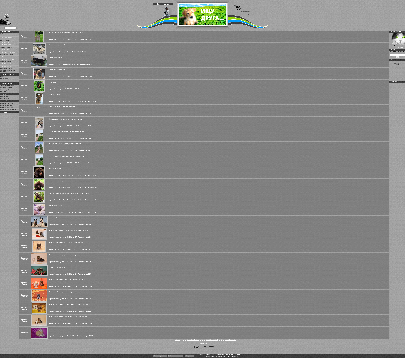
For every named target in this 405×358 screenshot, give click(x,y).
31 (223, 339)
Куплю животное (6, 64)
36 (233, 339)
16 (195, 339)
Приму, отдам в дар (7, 66)
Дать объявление (163, 4)
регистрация (245, 14)
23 (208, 339)
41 (206, 343)
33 (227, 339)
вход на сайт (246, 11)
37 (235, 339)
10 (183, 339)
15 (193, 339)
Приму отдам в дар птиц (8, 59)
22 (206, 339)
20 (202, 339)
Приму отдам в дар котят (8, 45)
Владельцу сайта (160, 356)
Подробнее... (400, 47)
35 (231, 339)
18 (198, 339)
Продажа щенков (6, 35)
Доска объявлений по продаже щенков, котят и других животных (218, 356)
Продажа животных (6, 63)
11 (185, 339)
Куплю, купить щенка (7, 37)
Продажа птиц (5, 56)
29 (219, 339)
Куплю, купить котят (6, 44)
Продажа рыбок (6, 49)
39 (203, 343)
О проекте (189, 356)
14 (191, 339)
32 (225, 339)
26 (214, 339)
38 (201, 343)
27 (216, 339)
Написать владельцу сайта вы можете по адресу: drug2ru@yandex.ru (219, 354)
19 (200, 339)
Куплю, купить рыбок (7, 51)
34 (229, 339)
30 (221, 339)
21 (204, 339)
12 (187, 339)
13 (189, 339)
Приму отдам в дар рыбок (8, 52)
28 (217, 339)
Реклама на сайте (176, 356)
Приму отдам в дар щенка (8, 38)
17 (197, 339)
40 (205, 343)
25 (212, 339)
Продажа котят (5, 42)
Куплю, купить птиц (6, 57)
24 (210, 339)
